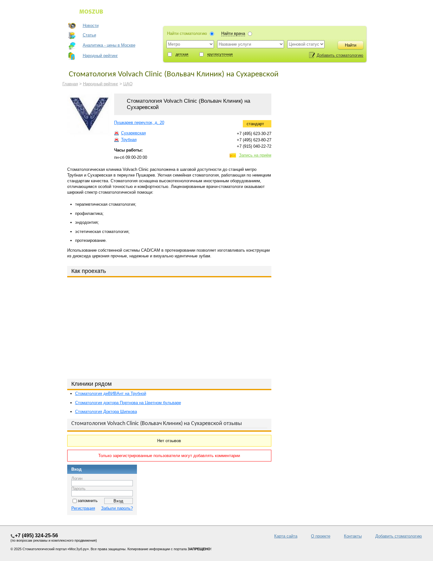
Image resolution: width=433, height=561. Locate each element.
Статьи (89, 35)
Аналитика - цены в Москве (109, 45)
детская (182, 54)
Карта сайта (285, 536)
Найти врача (233, 33)
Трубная (129, 139)
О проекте (320, 536)
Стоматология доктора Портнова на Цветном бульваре (128, 402)
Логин (76, 478)
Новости (91, 25)
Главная (70, 83)
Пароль (78, 488)
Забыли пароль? (117, 508)
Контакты (353, 536)
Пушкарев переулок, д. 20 (139, 122)
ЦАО (127, 83)
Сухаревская (133, 133)
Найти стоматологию (187, 33)
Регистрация (83, 508)
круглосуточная (220, 54)
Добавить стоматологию (340, 55)
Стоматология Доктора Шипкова (106, 411)
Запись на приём (255, 155)
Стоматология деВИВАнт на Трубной (110, 393)
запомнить (88, 500)
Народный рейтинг (100, 55)
